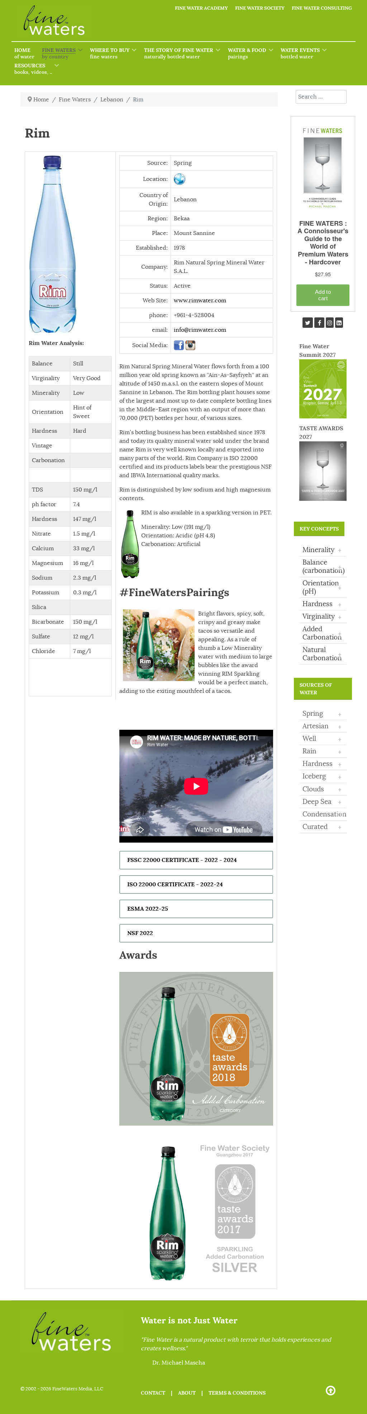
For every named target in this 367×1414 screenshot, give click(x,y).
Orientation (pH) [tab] (322, 587)
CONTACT (153, 1393)
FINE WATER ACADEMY (201, 8)
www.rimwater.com (200, 300)
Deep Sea (317, 801)
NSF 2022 (140, 933)
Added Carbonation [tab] (322, 633)
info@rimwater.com (200, 330)
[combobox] (321, 97)
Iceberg (314, 776)
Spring (312, 713)
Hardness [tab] (322, 604)
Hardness (317, 763)
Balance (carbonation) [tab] (323, 566)
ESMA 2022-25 (147, 908)
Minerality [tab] (322, 550)
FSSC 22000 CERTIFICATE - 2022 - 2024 (182, 860)
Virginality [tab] (322, 617)
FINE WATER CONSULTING (322, 8)
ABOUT (187, 1393)
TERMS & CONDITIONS (237, 1393)
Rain (309, 751)
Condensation (324, 814)
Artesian (315, 726)
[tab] (323, 714)
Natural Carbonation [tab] (322, 654)
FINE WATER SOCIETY (260, 8)
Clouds (313, 789)
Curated (315, 827)
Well (309, 738)
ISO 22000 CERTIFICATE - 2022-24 (175, 884)
